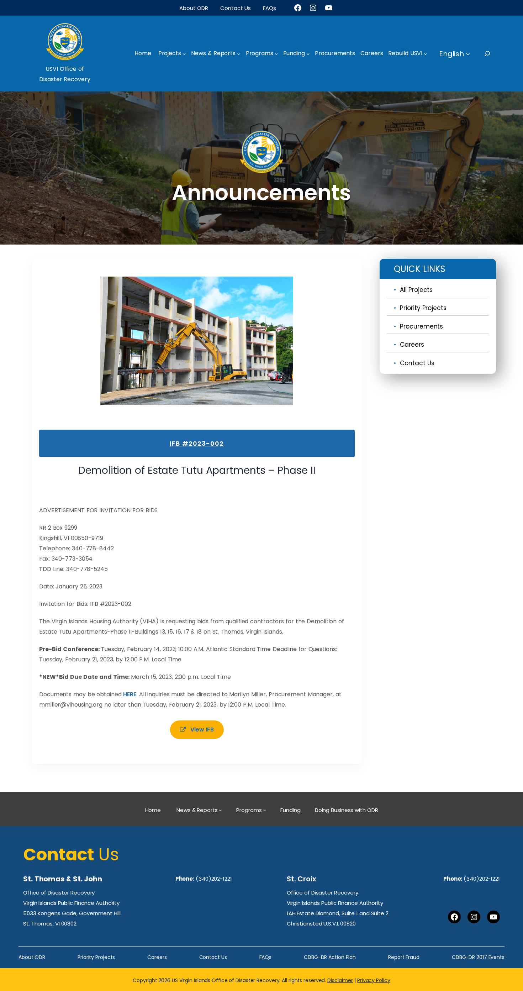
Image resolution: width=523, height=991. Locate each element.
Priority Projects (423, 308)
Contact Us (417, 363)
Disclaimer (340, 980)
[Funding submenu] (308, 54)
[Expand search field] (493, 53)
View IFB (202, 729)
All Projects (416, 290)
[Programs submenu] (276, 54)
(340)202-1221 (214, 878)
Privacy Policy (373, 980)
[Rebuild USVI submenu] (425, 54)
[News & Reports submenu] (239, 54)
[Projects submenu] (184, 54)
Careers (412, 344)
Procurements (421, 326)
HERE (129, 694)
